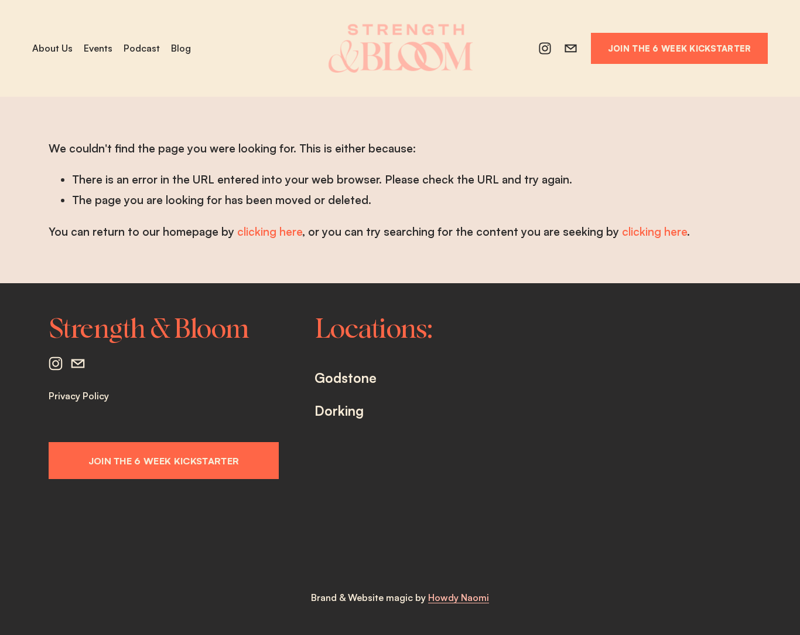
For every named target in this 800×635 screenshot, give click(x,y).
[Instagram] (545, 48)
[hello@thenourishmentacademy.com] (570, 48)
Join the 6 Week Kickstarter (679, 48)
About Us (52, 48)
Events (98, 48)
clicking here (269, 232)
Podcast (142, 48)
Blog (181, 48)
